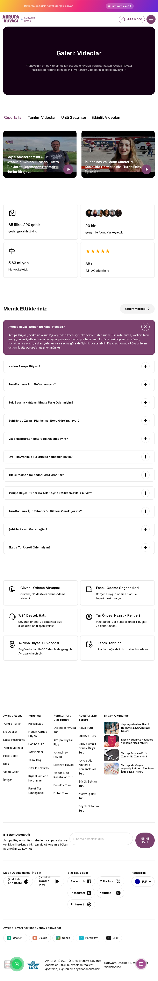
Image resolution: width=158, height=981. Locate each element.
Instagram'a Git (121, 6)
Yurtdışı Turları (12, 724)
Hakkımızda (35, 724)
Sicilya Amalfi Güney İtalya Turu (87, 748)
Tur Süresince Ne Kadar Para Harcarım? (36, 475)
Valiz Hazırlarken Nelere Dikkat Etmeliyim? (38, 439)
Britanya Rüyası (63, 765)
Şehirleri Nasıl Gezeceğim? (27, 529)
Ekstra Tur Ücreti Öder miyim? (29, 547)
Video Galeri (11, 772)
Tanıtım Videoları (42, 117)
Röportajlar (13, 117)
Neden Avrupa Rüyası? (24, 366)
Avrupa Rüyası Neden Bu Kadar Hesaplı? (36, 327)
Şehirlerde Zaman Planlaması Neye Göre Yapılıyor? (43, 420)
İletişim (7, 780)
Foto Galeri (10, 756)
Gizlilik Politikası (38, 768)
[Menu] (151, 19)
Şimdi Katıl (145, 840)
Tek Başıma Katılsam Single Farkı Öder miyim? (40, 402)
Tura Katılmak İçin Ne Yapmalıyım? (32, 384)
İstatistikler (35, 752)
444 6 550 (134, 19)
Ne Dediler (10, 732)
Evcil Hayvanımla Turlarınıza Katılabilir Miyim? (40, 457)
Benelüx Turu (62, 785)
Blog (6, 764)
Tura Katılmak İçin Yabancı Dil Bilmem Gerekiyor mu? (45, 511)
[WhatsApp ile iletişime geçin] (17, 964)
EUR (144, 881)
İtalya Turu (86, 728)
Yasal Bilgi (35, 760)
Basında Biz (36, 744)
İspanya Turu (87, 736)
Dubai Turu (60, 793)
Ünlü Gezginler (73, 117)
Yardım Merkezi (135, 309)
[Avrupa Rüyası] (10, 19)
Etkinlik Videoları (105, 117)
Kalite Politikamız (14, 740)
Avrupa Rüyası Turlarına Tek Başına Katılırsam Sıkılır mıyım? (50, 493)
